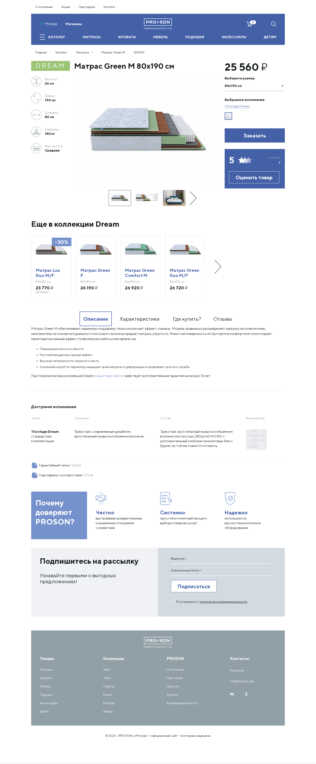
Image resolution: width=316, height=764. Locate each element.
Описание (95, 319)
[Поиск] (273, 24)
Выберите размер (240, 78)
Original (108, 686)
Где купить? (187, 319)
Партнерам (87, 6)
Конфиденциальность (182, 703)
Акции (65, 6)
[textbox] (250, 86)
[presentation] (193, 198)
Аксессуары (48, 703)
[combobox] (255, 86)
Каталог (109, 6)
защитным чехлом (110, 376)
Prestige (109, 703)
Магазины (74, 24)
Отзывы (222, 319)
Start (106, 669)
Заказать (255, 135)
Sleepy (107, 711)
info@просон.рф (242, 681)
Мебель (45, 686)
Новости (173, 686)
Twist (106, 677)
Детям (44, 711)
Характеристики (140, 319)
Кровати (46, 677)
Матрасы (46, 669)
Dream (107, 694)
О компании (44, 6)
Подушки (46, 694)
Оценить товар (254, 177)
